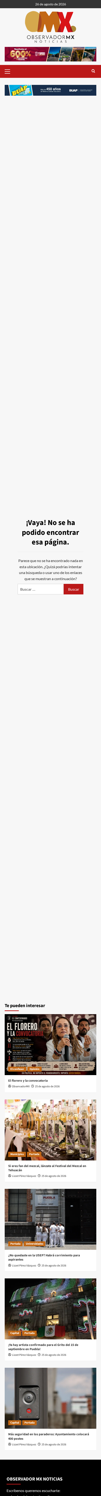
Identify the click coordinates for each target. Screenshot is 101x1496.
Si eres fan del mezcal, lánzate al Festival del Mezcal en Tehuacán (47, 1168)
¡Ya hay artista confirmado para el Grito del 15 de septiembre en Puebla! (43, 1347)
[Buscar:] (41, 589)
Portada (34, 1154)
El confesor (17, 1069)
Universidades (34, 1244)
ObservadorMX (21, 1086)
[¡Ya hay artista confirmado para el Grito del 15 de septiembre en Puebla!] (50, 1308)
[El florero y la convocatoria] (50, 1044)
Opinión (34, 1069)
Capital (14, 1333)
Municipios (17, 1154)
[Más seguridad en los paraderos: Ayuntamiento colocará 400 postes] (50, 1398)
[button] (9, 71)
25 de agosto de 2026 (47, 1086)
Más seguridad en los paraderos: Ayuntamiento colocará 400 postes (48, 1436)
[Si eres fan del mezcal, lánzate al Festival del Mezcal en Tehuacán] (50, 1129)
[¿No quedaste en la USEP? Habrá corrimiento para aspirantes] (50, 1219)
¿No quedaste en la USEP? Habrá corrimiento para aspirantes (44, 1257)
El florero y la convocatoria (28, 1080)
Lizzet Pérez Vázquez (24, 1176)
